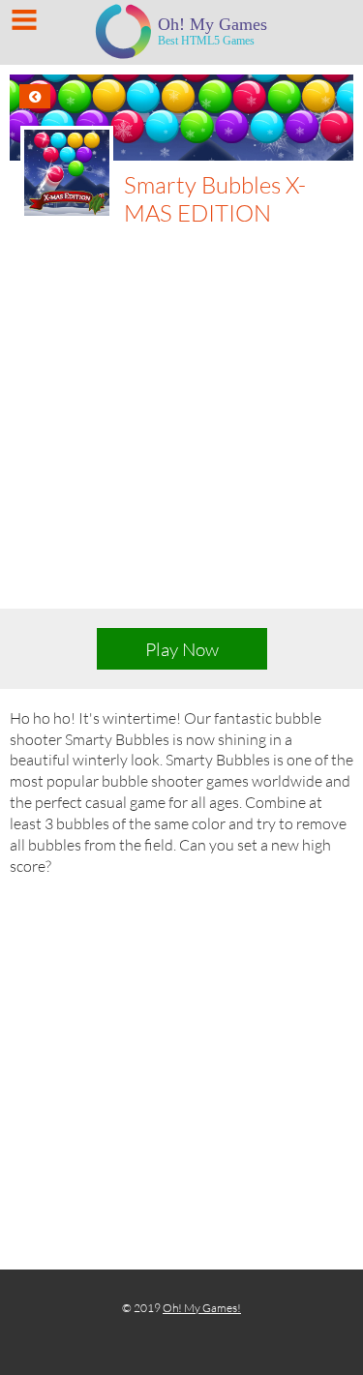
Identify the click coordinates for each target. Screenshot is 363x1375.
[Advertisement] (181, 417)
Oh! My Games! (202, 1307)
